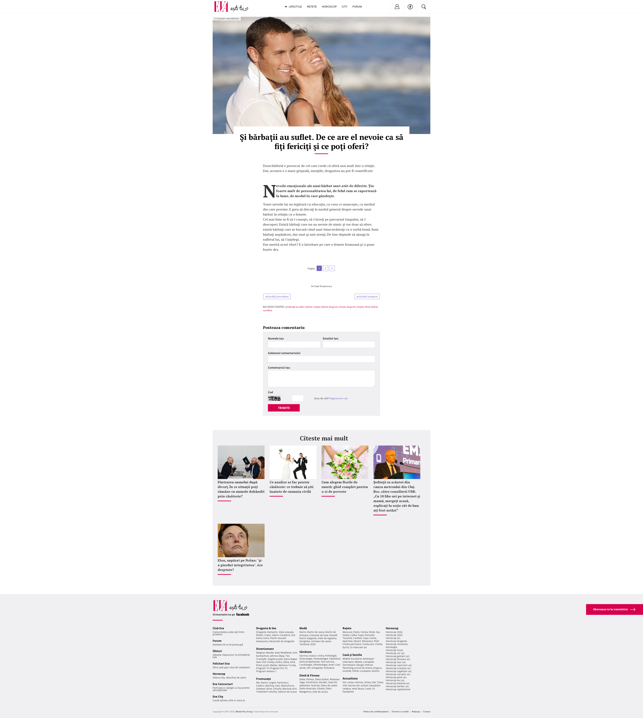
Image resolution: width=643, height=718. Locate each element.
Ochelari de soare (321, 641)
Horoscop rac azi (395, 653)
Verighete (304, 641)
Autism (375, 670)
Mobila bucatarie (352, 658)
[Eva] (223, 4)
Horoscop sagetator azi (398, 671)
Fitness (310, 679)
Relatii (259, 635)
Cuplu (267, 635)
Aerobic (323, 682)
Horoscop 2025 (394, 635)
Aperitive (348, 641)
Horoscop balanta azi (397, 683)
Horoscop (329, 6)
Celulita (277, 688)
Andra (278, 662)
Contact (426, 711)
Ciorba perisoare (352, 644)
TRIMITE (284, 408)
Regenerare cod (338, 398)
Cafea (353, 635)
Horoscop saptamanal (398, 689)
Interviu (359, 682)
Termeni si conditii (400, 711)
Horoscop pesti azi (396, 677)
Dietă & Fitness (309, 675)
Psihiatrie (329, 667)
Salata (346, 635)
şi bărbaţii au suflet (295, 306)
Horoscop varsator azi (398, 674)
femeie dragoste (347, 306)
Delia (286, 662)
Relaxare (335, 679)
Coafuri (260, 685)
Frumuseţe (263, 679)
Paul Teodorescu (323, 286)
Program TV (262, 668)
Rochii (264, 682)
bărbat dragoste (329, 306)
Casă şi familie (352, 655)
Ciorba (364, 632)
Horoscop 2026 (394, 632)
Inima (321, 655)
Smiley (270, 662)
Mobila (358, 661)
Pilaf (376, 641)
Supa (361, 635)
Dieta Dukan (322, 679)
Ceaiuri (313, 655)
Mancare (347, 632)
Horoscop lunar (394, 650)
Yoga (302, 682)
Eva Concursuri (223, 684)
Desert (357, 641)
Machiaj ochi (289, 688)
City (344, 6)
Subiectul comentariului (284, 353)
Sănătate (305, 652)
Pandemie (348, 691)
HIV (308, 667)
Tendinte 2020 (307, 644)
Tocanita (347, 638)
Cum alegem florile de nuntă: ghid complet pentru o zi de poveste (345, 487)
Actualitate (350, 678)
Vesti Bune (358, 688)
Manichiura (287, 685)
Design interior (364, 664)
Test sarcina (327, 661)
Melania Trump (287, 665)
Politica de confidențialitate (375, 711)
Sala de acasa (320, 691)
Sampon (260, 688)
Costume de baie (318, 635)
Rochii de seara (316, 632)
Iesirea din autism (358, 685)
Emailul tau (330, 338)
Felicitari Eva (221, 663)
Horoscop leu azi (395, 680)
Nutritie (315, 685)
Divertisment (265, 649)
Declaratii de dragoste (281, 641)
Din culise (348, 682)
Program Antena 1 (266, 671)
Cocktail (357, 638)
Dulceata (369, 635)
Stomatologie (320, 658)
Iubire (275, 635)
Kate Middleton (283, 652)
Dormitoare (349, 664)
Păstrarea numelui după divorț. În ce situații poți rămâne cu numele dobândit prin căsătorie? (241, 489)
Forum (357, 6)
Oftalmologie (320, 664)
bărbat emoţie (313, 306)
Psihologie (331, 655)
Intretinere (312, 682)
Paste (356, 632)
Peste (372, 632)
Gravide (347, 670)
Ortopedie (317, 667)
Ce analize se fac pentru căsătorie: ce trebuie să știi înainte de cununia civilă (291, 487)
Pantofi (333, 635)
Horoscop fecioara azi (398, 659)
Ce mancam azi (358, 647)
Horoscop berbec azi (397, 686)
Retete (312, 6)
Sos (378, 632)
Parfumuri (283, 682)
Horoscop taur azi (396, 662)
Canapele (368, 661)
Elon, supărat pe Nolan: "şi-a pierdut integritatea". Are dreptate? (240, 565)
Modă (303, 628)
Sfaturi (217, 651)
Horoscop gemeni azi (397, 656)
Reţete (347, 628)
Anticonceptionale (309, 661)
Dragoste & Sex (266, 628)
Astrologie (391, 647)
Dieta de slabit (329, 685)
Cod (270, 392)
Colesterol (334, 658)
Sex (293, 635)
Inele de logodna (327, 638)
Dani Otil (261, 662)
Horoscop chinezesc (397, 644)
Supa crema (369, 638)
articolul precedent (277, 296)
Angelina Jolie (275, 659)
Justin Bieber (270, 665)
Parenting (348, 667)
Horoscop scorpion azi (398, 668)
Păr (258, 682)
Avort (331, 664)
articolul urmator (367, 296)
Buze (269, 688)
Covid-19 (370, 688)
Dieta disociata (307, 688)
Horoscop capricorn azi (399, 665)
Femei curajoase (361, 670)
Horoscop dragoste (396, 641)
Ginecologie (305, 658)
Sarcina (303, 655)
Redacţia (416, 711)
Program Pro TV (278, 668)
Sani (277, 685)
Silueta (321, 688)
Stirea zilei (370, 682)
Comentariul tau (279, 367)
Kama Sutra (262, 638)
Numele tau (276, 338)
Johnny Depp (277, 655)
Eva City (218, 696)
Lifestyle (295, 6)
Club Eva (218, 628)
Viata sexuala (286, 632)
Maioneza (367, 641)
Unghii (272, 682)
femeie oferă (363, 306)
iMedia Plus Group (244, 711)
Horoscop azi (393, 638)
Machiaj (269, 685)
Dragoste (261, 632)
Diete (302, 679)
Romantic (272, 632)
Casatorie (285, 635)
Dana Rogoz (290, 659)
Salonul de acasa (287, 691)
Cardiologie (305, 664)
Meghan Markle (265, 652)
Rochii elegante (308, 638)
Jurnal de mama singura (368, 667)
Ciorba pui (368, 644)
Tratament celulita (266, 691)
